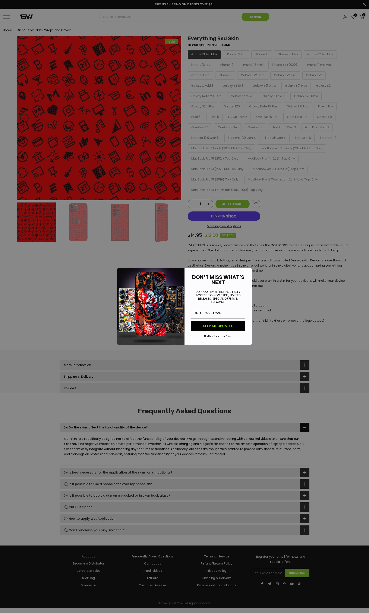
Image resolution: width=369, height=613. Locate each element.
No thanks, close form (218, 336)
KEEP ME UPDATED (218, 325)
